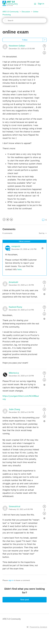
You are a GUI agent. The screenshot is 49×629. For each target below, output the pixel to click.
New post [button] (24, 600)
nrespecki (15, 246)
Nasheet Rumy (15, 307)
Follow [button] (24, 40)
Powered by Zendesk (38, 627)
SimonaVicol (14, 506)
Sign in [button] (41, 4)
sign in (11, 580)
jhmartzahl (13, 282)
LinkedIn (11, 219)
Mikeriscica (14, 373)
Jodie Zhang (14, 409)
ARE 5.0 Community (11, 12)
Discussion (26, 12)
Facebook (4, 219)
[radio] (44, 46)
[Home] (11, 5)
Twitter (7, 219)
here (19, 269)
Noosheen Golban (17, 46)
